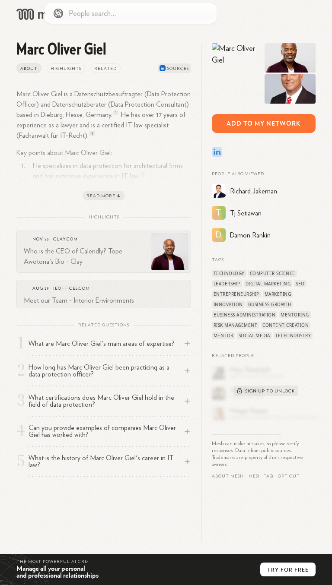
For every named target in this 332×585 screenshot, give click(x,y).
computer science (272, 273)
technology (229, 273)
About (29, 68)
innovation (228, 304)
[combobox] (131, 13)
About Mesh (228, 476)
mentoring (295, 315)
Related (105, 68)
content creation (285, 325)
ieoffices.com (71, 288)
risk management (236, 325)
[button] (261, 476)
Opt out (289, 476)
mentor (223, 335)
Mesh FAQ (261, 476)
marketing (278, 294)
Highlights (66, 68)
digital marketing (268, 284)
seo (300, 284)
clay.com (65, 239)
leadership (227, 284)
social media (254, 335)
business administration (245, 315)
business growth (269, 304)
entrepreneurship (236, 294)
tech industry (293, 335)
